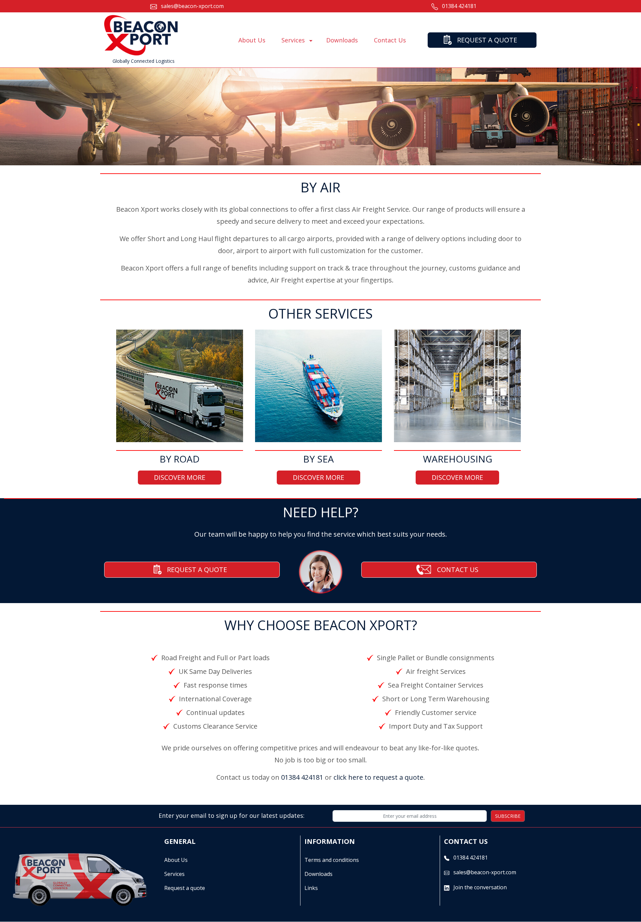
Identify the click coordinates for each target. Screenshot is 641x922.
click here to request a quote (378, 777)
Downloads (342, 40)
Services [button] (293, 40)
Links (311, 888)
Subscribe (507, 816)
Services (174, 874)
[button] (310, 40)
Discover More (179, 477)
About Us (251, 40)
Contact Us (390, 40)
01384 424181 (459, 6)
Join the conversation (480, 887)
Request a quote (184, 888)
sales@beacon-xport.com (192, 6)
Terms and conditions (331, 860)
